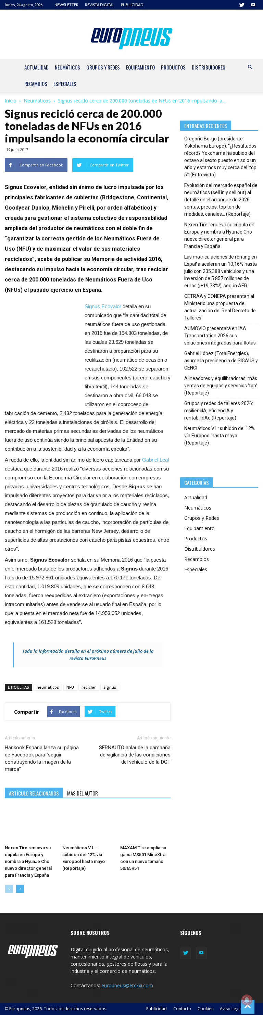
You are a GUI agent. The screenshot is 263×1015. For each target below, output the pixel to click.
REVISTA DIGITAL (99, 4)
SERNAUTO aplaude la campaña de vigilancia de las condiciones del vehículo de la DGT (135, 754)
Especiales (64, 83)
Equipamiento (140, 67)
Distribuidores (208, 67)
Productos (173, 67)
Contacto (182, 1009)
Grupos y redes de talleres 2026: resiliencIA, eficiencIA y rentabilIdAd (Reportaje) (218, 411)
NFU (70, 687)
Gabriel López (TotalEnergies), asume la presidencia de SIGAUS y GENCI (221, 361)
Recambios (35, 83)
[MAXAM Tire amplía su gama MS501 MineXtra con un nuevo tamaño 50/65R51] (145, 824)
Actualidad (36, 67)
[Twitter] (242, 5)
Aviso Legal (231, 1009)
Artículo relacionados (34, 793)
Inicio (10, 100)
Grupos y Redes (103, 67)
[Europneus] (132, 37)
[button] (250, 67)
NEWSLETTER (66, 4)
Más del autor (82, 793)
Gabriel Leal (155, 460)
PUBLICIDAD (132, 4)
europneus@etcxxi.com (127, 985)
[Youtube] (253, 5)
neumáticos (48, 687)
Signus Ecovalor (103, 306)
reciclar (89, 687)
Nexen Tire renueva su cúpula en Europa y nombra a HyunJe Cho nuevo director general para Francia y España (28, 861)
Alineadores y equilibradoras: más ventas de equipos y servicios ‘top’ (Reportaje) (220, 386)
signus (109, 687)
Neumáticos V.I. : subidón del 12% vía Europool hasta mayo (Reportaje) (219, 436)
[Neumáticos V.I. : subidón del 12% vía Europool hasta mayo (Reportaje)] (87, 824)
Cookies (205, 1009)
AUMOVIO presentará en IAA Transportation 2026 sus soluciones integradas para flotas (220, 336)
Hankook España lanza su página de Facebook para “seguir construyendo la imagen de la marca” (42, 758)
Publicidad (156, 1009)
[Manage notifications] (246, 999)
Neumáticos (67, 67)
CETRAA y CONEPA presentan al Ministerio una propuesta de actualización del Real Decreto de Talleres (220, 307)
